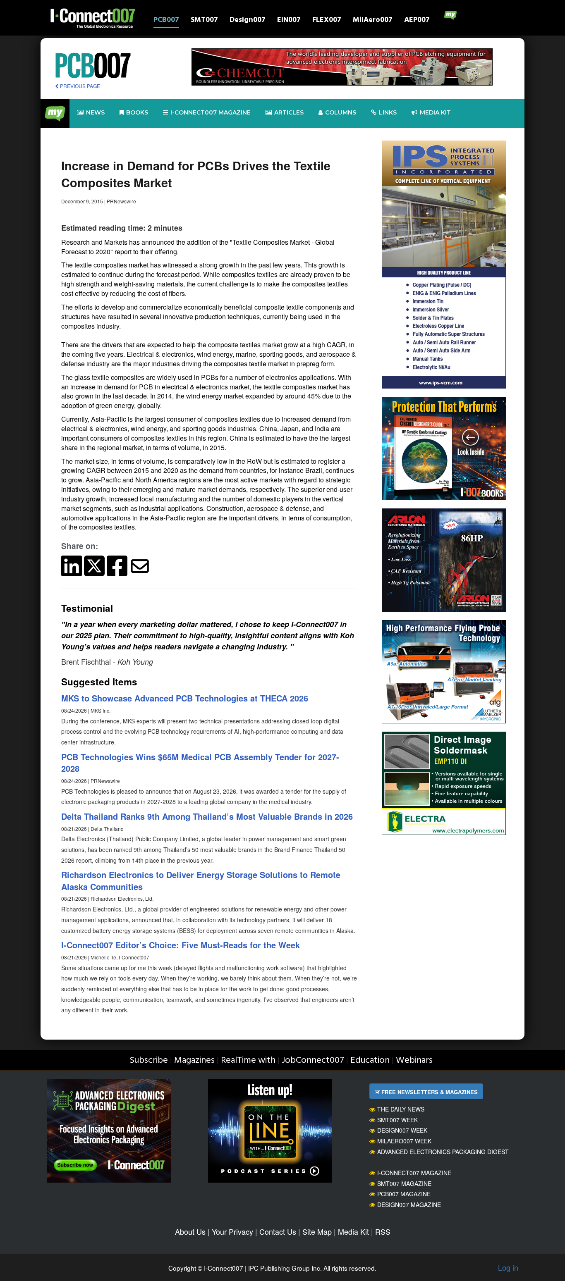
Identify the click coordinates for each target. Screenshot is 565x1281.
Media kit (435, 112)
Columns (340, 112)
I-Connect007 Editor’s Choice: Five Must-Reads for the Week (180, 945)
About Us (190, 1231)
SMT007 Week (397, 1120)
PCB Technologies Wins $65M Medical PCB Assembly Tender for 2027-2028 (200, 763)
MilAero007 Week (404, 1141)
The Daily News (400, 1109)
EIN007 (289, 21)
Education (370, 1060)
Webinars (414, 1060)
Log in (508, 1267)
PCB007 (166, 21)
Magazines (194, 1060)
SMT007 (204, 21)
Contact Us (277, 1231)
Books (137, 112)
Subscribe (148, 1060)
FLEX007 (326, 21)
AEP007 (417, 21)
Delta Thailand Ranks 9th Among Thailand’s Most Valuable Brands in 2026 (207, 816)
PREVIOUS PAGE (79, 85)
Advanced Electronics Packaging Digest (443, 1151)
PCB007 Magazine (404, 1194)
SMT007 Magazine (404, 1183)
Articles (289, 112)
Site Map (317, 1231)
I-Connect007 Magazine (210, 112)
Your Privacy (232, 1231)
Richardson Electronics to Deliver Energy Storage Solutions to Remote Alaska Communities (200, 880)
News (95, 112)
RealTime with (248, 1060)
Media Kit (353, 1231)
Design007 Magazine (409, 1204)
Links (388, 112)
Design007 (248, 21)
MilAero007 (373, 21)
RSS (382, 1231)
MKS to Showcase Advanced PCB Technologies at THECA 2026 (184, 698)
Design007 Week (402, 1130)
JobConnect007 (313, 1060)
